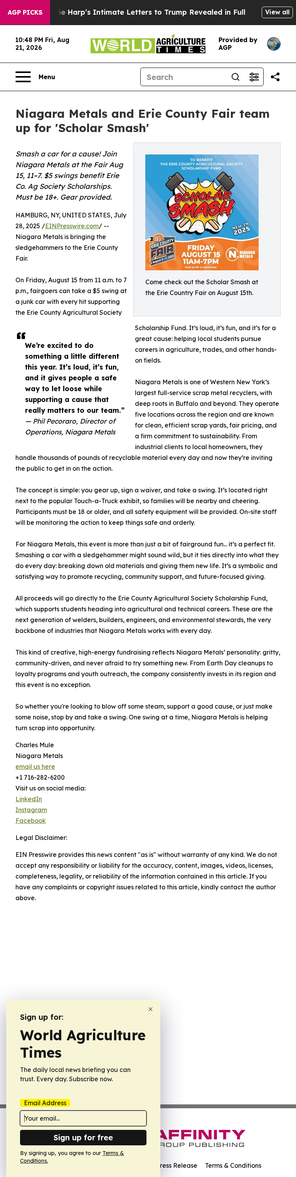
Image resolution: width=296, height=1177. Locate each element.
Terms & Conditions (233, 1165)
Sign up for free (83, 1137)
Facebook (30, 820)
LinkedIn (28, 799)
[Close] (150, 1009)
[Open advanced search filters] (254, 77)
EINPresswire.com (72, 226)
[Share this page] (275, 77)
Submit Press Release (165, 1165)
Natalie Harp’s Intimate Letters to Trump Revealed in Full (142, 12)
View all (277, 12)
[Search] (235, 77)
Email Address (45, 1103)
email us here (35, 766)
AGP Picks (25, 12)
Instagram (31, 810)
